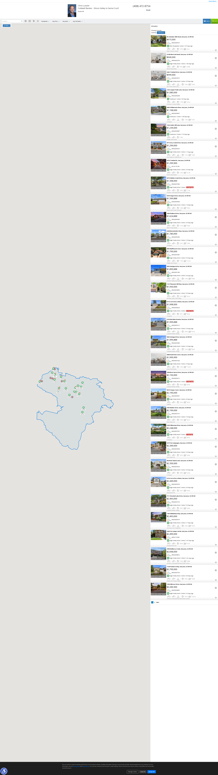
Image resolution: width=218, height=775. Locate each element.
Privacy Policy (76, 766)
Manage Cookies (132, 771)
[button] (4, 771)
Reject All (143, 771)
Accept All (151, 771)
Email (148, 10)
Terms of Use (86, 766)
